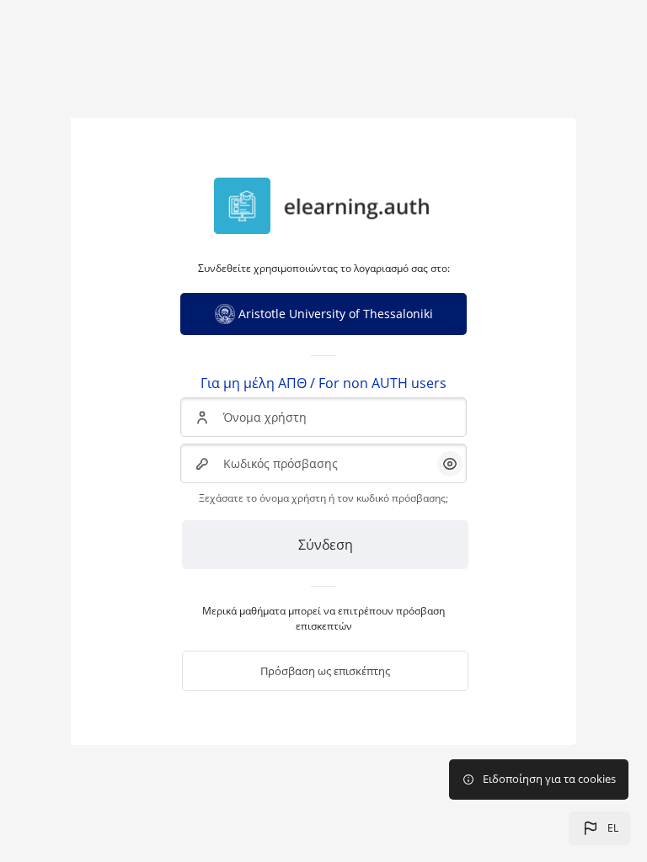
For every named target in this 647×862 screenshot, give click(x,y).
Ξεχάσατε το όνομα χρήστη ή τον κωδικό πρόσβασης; (323, 498)
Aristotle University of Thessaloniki (335, 314)
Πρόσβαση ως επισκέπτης (325, 670)
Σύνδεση (325, 544)
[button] (599, 828)
